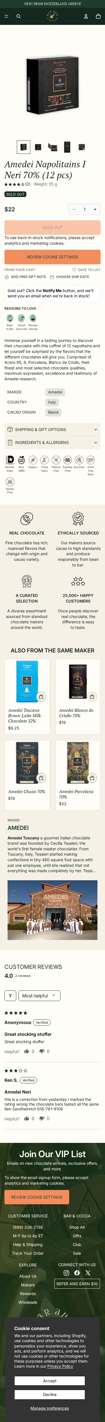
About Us (27, 1276)
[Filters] (10, 995)
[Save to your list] (74, 270)
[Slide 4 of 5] (67, 147)
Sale (77, 1253)
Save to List (89, 270)
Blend (53, 412)
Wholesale (27, 1302)
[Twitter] (88, 1273)
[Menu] (6, 16)
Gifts (77, 1235)
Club (77, 1244)
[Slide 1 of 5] (23, 147)
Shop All (77, 1227)
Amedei (55, 392)
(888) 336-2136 (28, 1227)
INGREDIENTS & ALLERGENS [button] (42, 442)
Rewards (28, 1293)
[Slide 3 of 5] (52, 147)
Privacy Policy (60, 1366)
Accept (50, 1380)
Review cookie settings (52, 256)
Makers (28, 1284)
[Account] (86, 16)
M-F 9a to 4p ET (28, 1235)
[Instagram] (66, 1273)
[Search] (18, 16)
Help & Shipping (28, 1244)
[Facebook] (77, 1273)
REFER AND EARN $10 (77, 1283)
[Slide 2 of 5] (38, 147)
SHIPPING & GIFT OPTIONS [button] (40, 429)
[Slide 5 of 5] (82, 147)
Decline (50, 1394)
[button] (14, 184)
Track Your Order (28, 1253)
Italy (52, 402)
